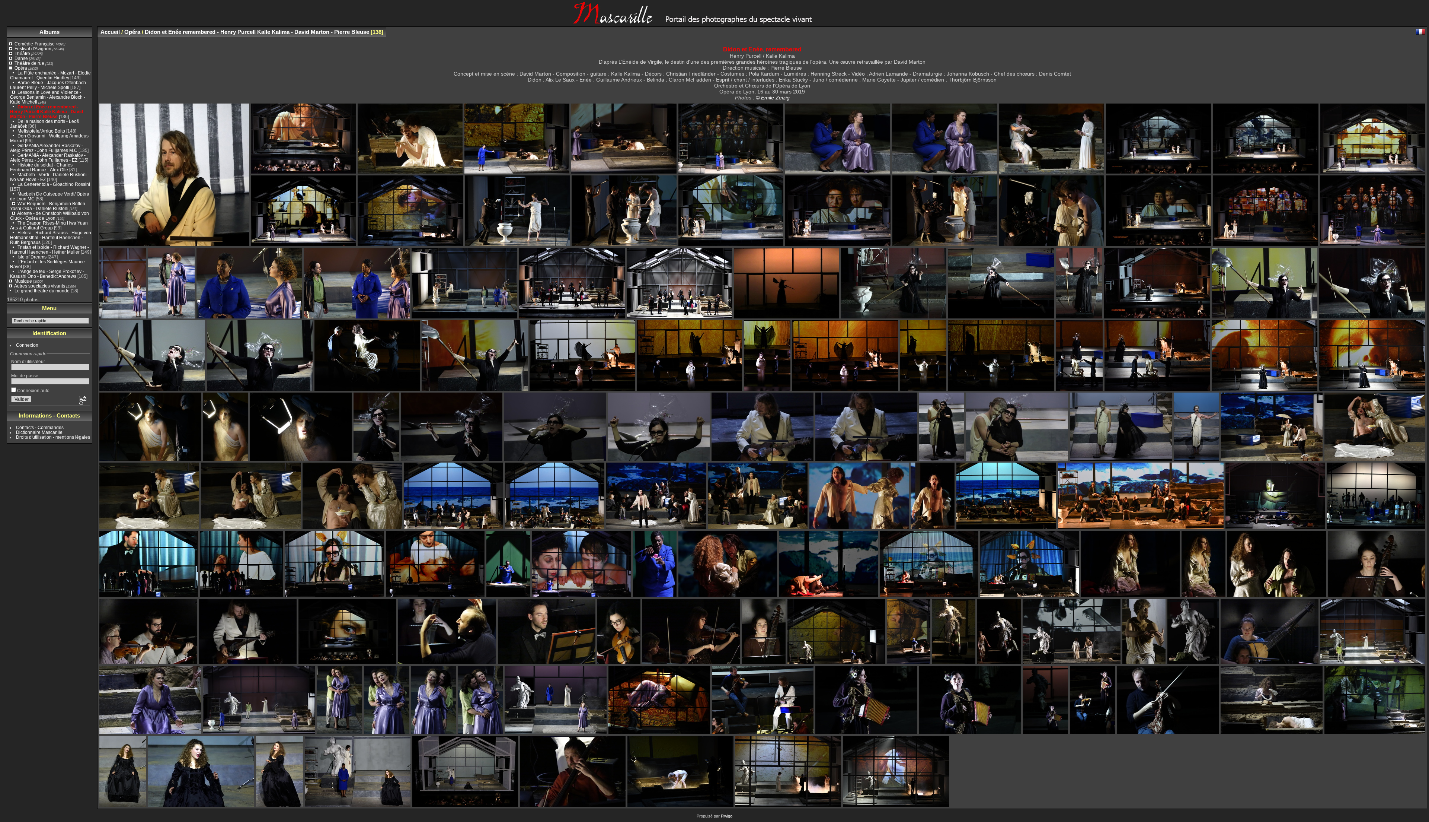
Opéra (21, 68)
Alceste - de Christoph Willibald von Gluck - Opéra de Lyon (49, 215)
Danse (21, 58)
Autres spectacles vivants (39, 285)
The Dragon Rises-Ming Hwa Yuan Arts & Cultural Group (49, 225)
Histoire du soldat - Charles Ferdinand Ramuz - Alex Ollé (41, 167)
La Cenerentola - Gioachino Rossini (53, 184)
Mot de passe (24, 375)
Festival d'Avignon (33, 48)
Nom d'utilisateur (28, 361)
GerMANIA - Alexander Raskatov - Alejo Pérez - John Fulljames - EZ (48, 157)
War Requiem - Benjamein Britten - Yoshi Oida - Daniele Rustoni (49, 206)
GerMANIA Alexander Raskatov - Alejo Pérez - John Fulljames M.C (46, 148)
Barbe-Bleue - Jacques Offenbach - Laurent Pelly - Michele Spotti (49, 85)
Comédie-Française (35, 43)
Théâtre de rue (29, 63)
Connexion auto (32, 390)
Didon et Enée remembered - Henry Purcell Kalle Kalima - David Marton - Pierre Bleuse (46, 111)
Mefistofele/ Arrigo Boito (41, 130)
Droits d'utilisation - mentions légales (53, 437)
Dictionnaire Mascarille (39, 432)
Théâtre (22, 53)
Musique (23, 281)
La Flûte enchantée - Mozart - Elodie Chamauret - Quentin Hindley (50, 75)
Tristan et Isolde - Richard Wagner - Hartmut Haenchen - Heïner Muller (49, 249)
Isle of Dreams (32, 256)
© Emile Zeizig (773, 98)
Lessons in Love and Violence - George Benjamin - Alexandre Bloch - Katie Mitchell (47, 97)
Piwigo (726, 816)
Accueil (110, 32)
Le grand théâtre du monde (42, 290)
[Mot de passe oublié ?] (82, 401)
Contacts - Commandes (40, 427)
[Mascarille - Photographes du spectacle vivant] (714, 21)
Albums (49, 32)
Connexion (27, 345)
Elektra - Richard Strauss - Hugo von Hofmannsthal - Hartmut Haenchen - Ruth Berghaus (50, 237)
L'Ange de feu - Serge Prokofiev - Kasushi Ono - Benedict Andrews (47, 274)
